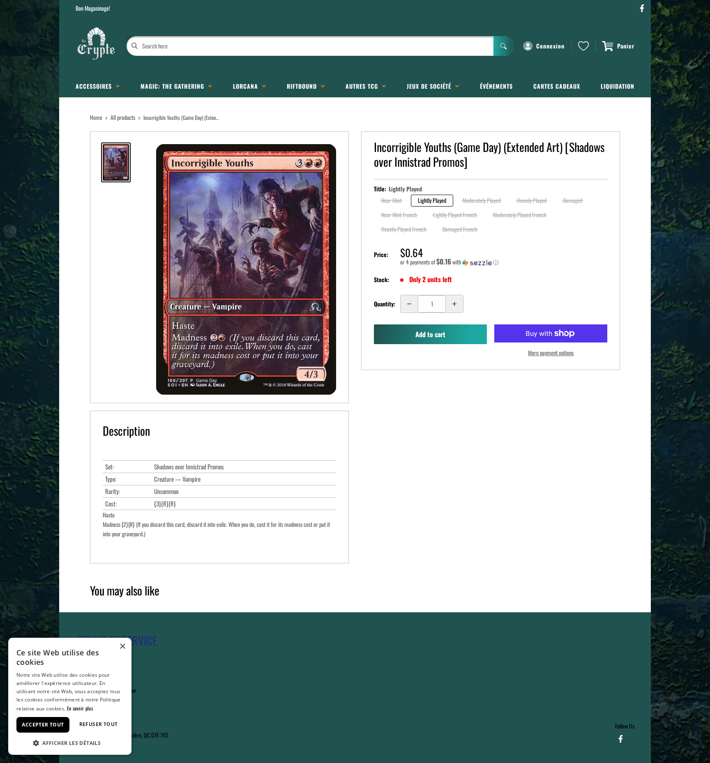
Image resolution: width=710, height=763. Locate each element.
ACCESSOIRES (96, 86)
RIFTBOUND (304, 86)
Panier (625, 45)
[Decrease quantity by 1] (409, 304)
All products (123, 117)
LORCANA (247, 86)
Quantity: (384, 303)
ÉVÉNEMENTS (496, 86)
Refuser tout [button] (98, 724)
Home (96, 117)
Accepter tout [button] (43, 724)
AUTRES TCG (364, 86)
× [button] (122, 646)
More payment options (551, 352)
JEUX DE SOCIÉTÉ (431, 86)
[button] (503, 262)
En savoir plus (80, 708)
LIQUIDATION (617, 86)
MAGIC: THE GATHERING (174, 86)
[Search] (503, 46)
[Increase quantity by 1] (454, 304)
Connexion (550, 45)
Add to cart (430, 334)
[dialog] (69, 696)
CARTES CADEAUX (556, 86)
